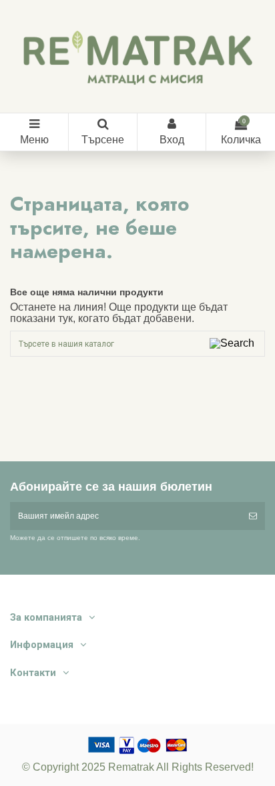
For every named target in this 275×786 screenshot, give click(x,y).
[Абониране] (253, 516)
